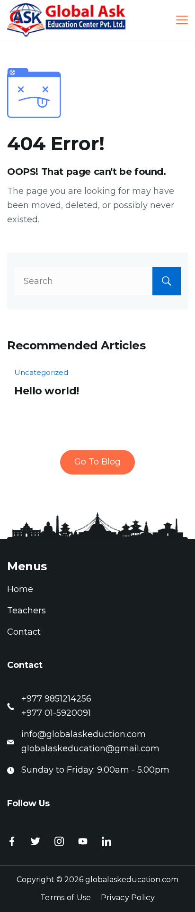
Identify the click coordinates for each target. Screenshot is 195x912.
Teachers (26, 610)
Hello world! (46, 390)
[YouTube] (83, 841)
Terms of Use (65, 897)
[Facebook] (12, 841)
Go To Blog (97, 461)
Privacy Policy (128, 897)
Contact (24, 632)
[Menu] (182, 20)
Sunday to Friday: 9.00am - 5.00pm (95, 770)
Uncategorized (41, 372)
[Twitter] (35, 841)
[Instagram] (59, 841)
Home (20, 589)
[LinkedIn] (106, 841)
